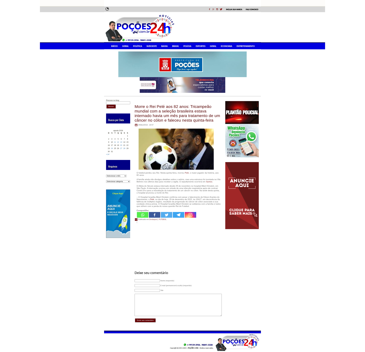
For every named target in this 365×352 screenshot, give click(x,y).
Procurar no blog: (112, 100)
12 (118, 142)
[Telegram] (178, 215)
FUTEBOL (163, 219)
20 (121, 145)
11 (115, 142)
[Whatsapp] (142, 215)
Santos (209, 181)
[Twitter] (166, 215)
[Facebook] (154, 215)
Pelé (187, 173)
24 (112, 148)
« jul (107, 154)
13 (121, 142)
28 (124, 148)
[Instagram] (190, 215)
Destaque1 (153, 219)
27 (121, 148)
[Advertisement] (177, 245)
